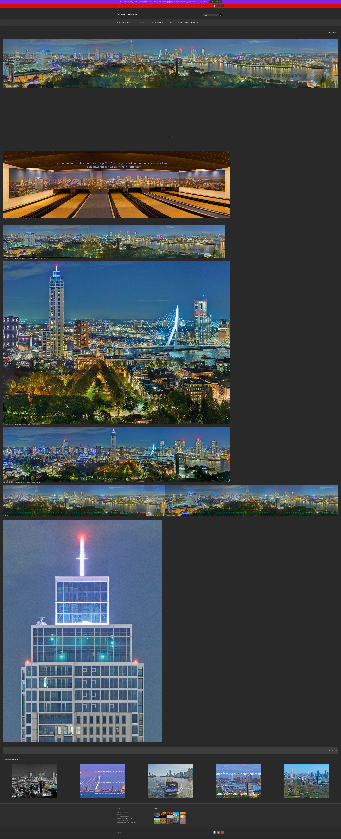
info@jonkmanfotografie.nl (146, 6)
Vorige (328, 32)
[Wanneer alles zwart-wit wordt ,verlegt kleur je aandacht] (157, 815)
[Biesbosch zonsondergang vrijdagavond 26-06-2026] (183, 821)
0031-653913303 (126, 820)
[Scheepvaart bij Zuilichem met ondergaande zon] (183, 815)
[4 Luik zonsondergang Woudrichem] (170, 815)
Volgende (334, 32)
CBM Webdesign (156, 832)
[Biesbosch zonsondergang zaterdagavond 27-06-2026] (176, 821)
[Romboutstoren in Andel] (176, 815)
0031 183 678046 (127, 818)
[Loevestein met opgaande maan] (170, 821)
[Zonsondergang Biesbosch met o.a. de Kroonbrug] (163, 815)
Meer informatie (216, 2)
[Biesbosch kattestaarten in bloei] (157, 821)
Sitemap (162, 832)
